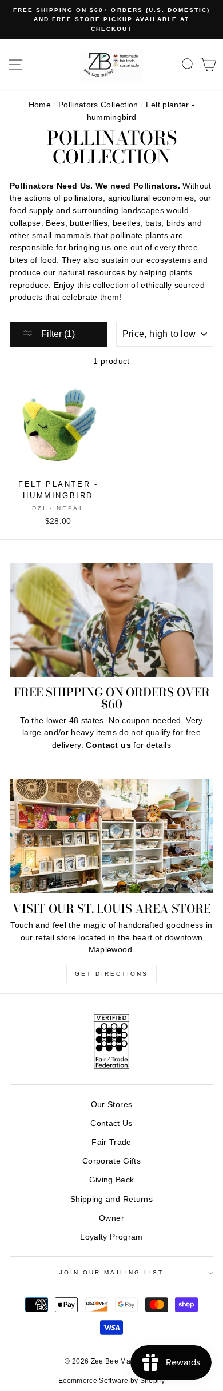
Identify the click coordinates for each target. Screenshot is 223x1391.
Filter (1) (57, 334)
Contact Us (111, 1123)
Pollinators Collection (98, 105)
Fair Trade (111, 1142)
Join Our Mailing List (111, 1272)
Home (40, 105)
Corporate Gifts (111, 1161)
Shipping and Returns (111, 1199)
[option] (111, 20)
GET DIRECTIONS (111, 974)
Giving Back (111, 1180)
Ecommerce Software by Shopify (111, 1381)
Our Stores (111, 1104)
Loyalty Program (111, 1237)
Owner (111, 1218)
